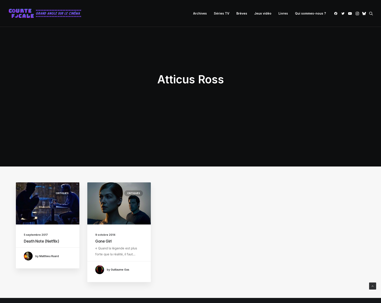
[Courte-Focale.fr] (46, 13)
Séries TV (221, 13)
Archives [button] (200, 13)
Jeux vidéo (262, 13)
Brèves (241, 13)
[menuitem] (200, 13)
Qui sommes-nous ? (310, 13)
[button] (336, 13)
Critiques (62, 193)
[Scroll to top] (372, 286)
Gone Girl (103, 241)
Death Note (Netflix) (41, 241)
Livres (283, 13)
